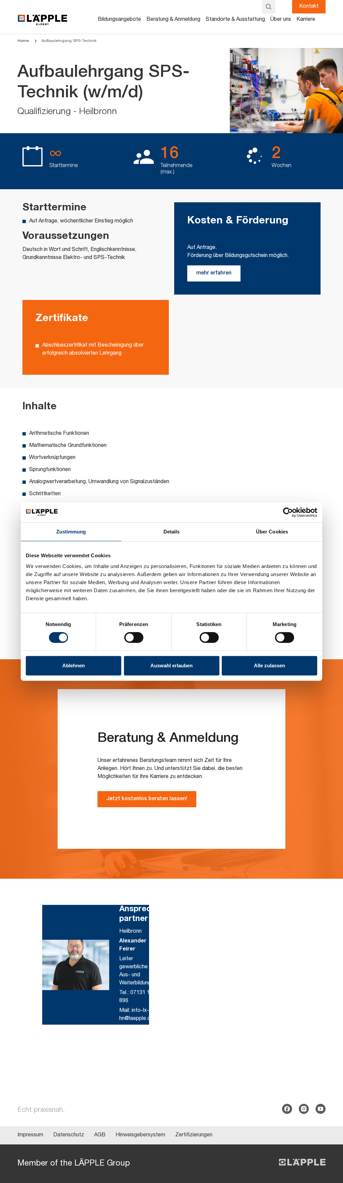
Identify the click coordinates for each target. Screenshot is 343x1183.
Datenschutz (68, 1135)
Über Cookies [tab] (272, 531)
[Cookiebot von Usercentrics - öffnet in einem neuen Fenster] (288, 512)
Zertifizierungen (193, 1135)
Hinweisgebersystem (140, 1135)
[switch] (133, 637)
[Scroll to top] (328, 1145)
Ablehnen (73, 665)
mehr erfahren (213, 273)
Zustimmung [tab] (71, 531)
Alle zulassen (269, 665)
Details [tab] (171, 531)
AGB (100, 1135)
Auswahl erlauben (171, 665)
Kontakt (309, 6)
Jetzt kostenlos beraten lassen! (147, 799)
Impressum (30, 1135)
